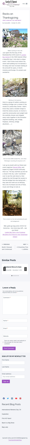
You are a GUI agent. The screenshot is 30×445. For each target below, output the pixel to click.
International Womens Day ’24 (11, 409)
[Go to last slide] (4, 269)
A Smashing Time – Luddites (22, 247)
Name (5, 320)
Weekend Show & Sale (12, 267)
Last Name (5, 367)
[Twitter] (8, 398)
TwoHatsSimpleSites (15, 440)
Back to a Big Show (8, 423)
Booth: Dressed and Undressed (7, 247)
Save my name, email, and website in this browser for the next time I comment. (15, 342)
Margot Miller (17, 167)
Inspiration (5, 414)
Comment (7, 297)
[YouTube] (16, 398)
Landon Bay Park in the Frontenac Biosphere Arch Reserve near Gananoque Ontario (15, 235)
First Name (5, 360)
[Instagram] (12, 398)
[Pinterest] (20, 398)
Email (5, 328)
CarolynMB (7, 23)
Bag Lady (5, 427)
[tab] (11, 275)
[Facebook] (4, 398)
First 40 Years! (6, 418)
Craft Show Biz (7, 20)
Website (5, 336)
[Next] (25, 269)
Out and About (16, 20)
